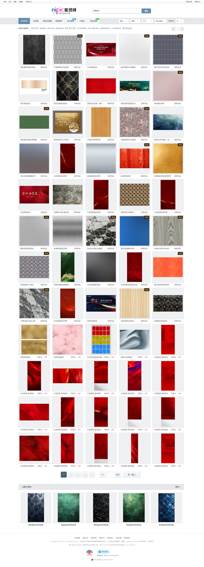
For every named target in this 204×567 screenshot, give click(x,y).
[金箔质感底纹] (34, 339)
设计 (10, 2)
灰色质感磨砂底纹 (93, 285)
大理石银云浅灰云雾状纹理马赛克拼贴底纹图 (29, 321)
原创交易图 (47, 21)
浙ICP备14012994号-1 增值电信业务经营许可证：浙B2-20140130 (89, 545)
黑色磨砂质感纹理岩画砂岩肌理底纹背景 (29, 67)
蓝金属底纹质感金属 (35, 525)
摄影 (15, 2)
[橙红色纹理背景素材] (168, 267)
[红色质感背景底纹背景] (134, 267)
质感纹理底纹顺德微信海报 (62, 285)
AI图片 (82, 21)
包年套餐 (70, 21)
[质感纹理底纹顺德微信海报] (67, 267)
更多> (177, 487)
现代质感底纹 (25, 103)
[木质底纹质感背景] (101, 122)
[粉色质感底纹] (67, 339)
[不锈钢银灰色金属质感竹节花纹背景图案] (67, 49)
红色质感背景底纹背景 (129, 285)
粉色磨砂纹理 (159, 103)
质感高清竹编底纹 (127, 212)
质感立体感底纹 (126, 357)
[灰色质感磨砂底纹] (101, 267)
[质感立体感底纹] (134, 339)
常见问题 (118, 538)
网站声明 (94, 538)
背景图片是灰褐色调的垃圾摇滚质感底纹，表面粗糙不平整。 (62, 212)
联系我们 (110, 538)
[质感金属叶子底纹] (34, 267)
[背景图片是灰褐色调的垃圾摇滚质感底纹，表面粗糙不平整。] (67, 195)
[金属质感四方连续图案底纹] (134, 122)
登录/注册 (189, 2)
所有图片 (24, 21)
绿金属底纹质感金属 (68, 525)
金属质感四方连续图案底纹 (129, 140)
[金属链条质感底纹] (168, 303)
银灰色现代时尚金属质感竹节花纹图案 (163, 67)
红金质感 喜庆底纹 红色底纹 (163, 357)
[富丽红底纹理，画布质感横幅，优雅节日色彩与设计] (101, 86)
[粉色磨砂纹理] (168, 86)
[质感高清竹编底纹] (134, 195)
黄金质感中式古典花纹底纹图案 (62, 140)
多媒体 (21, 2)
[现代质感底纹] (34, 86)
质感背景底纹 (92, 321)
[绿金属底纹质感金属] (68, 507)
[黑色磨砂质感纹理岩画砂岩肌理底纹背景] (34, 49)
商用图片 (58, 21)
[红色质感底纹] (101, 49)
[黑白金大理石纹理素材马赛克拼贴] (101, 231)
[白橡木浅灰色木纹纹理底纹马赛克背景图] (168, 231)
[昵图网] (64, 10)
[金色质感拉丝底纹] (134, 303)
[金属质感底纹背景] (101, 158)
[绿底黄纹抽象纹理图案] (34, 122)
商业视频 (94, 20)
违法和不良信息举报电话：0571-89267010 (122, 545)
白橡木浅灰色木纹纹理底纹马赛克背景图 (163, 248)
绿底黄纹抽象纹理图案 (28, 140)
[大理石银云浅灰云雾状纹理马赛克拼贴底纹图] (34, 303)
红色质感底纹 (92, 67)
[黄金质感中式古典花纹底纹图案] (67, 122)
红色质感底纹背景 (60, 176)
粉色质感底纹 (59, 357)
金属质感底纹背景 (93, 176)
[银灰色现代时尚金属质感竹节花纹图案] (168, 49)
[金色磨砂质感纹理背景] (168, 158)
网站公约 (85, 538)
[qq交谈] (103, 552)
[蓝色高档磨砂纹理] (134, 231)
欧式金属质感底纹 (60, 103)
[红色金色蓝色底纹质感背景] (101, 339)
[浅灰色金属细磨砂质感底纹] (34, 158)
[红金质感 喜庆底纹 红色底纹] (168, 339)
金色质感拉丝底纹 (127, 321)
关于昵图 (77, 538)
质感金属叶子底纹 (27, 285)
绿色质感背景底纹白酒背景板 (129, 103)
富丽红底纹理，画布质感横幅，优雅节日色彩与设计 (96, 103)
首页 (5, 2)
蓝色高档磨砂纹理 (127, 248)
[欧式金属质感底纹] (67, 86)
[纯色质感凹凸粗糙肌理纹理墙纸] (134, 49)
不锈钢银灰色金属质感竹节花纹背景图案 (62, 67)
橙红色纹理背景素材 (161, 285)
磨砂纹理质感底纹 (27, 248)
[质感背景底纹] (101, 303)
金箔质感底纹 (25, 357)
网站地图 (127, 538)
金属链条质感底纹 (160, 321)
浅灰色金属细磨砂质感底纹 (29, 176)
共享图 (35, 21)
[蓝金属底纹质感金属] (36, 507)
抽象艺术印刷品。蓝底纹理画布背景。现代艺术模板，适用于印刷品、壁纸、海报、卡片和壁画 (163, 140)
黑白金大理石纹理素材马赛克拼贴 (96, 248)
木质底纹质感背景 (93, 140)
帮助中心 (197, 2)
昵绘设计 (29, 2)
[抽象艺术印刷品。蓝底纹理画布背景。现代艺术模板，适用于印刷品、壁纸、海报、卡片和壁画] (168, 122)
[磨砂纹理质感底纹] (34, 231)
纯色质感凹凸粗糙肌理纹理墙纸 (129, 67)
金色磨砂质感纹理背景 (162, 176)
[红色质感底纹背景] (67, 158)
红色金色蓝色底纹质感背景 (96, 357)
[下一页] (132, 475)
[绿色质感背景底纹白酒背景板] (134, 86)
